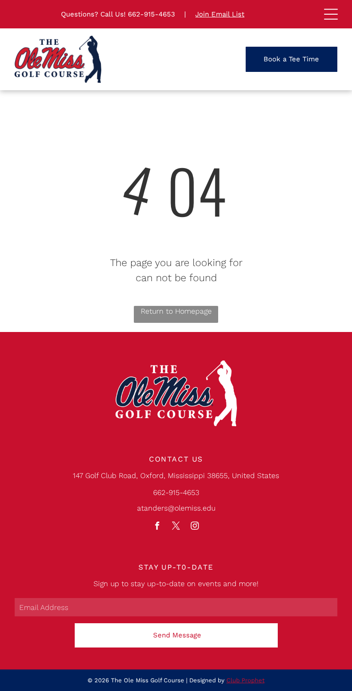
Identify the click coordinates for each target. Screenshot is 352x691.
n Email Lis (223, 14)
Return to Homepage (176, 311)
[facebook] (157, 526)
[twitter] (176, 526)
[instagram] (194, 526)
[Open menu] (331, 14)
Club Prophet (245, 680)
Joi (200, 14)
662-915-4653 (151, 14)
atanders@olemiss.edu (176, 508)
